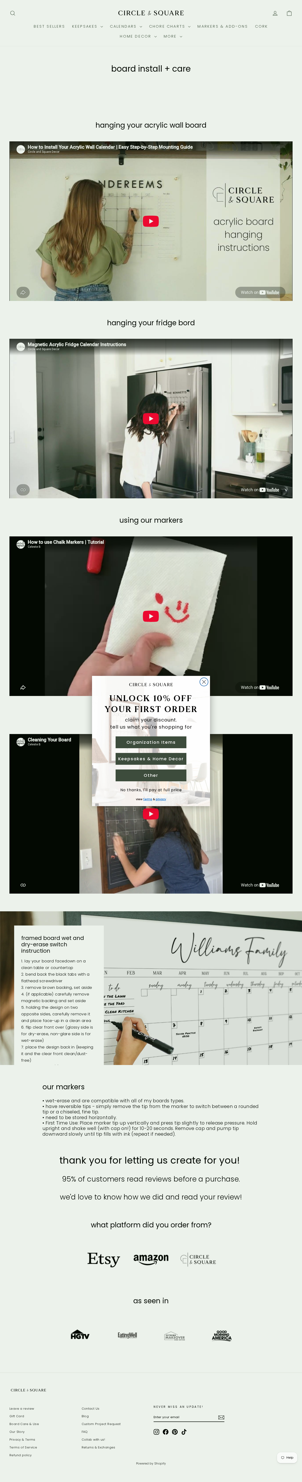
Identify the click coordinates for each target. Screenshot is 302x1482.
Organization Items (151, 742)
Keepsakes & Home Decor (151, 759)
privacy (161, 799)
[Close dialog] (204, 682)
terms (147, 799)
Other (151, 775)
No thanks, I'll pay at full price (151, 790)
